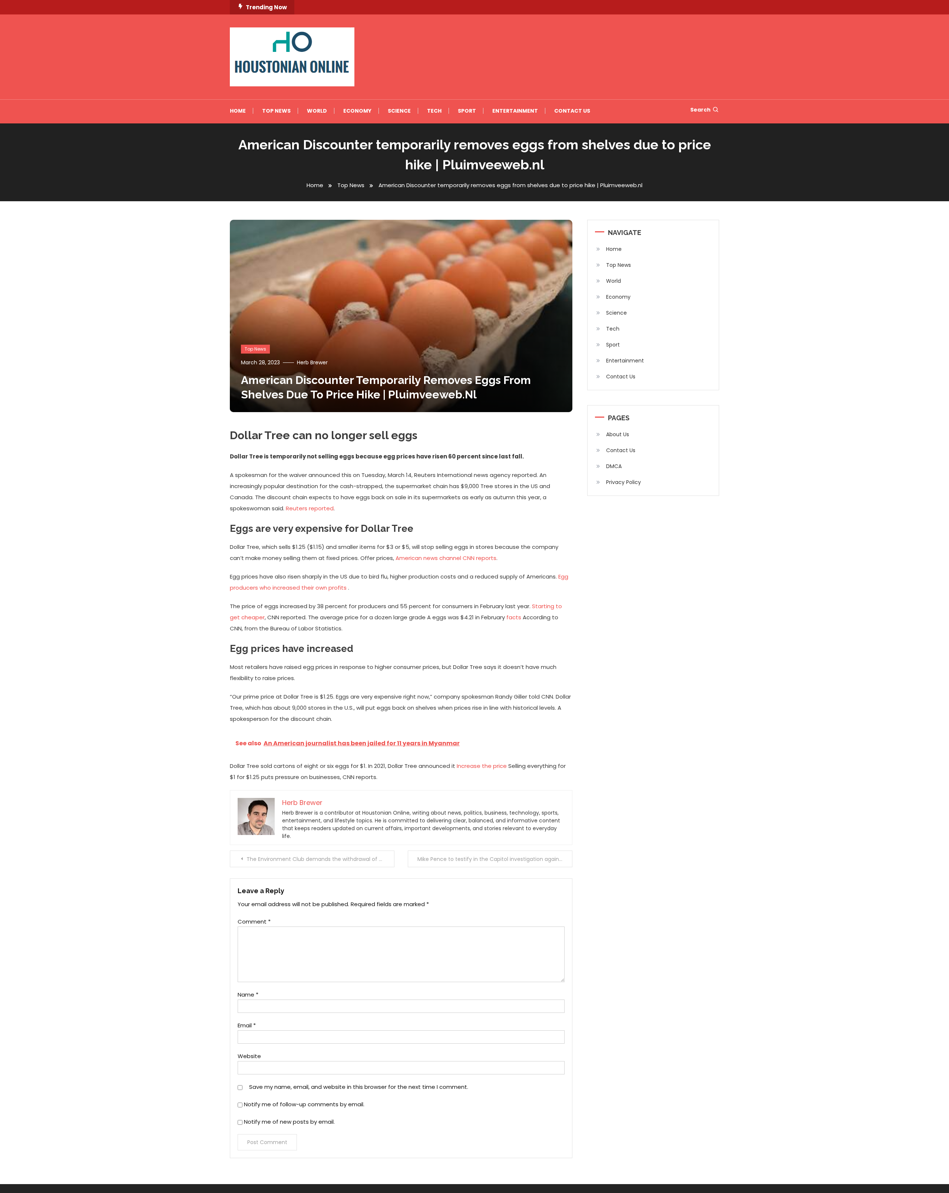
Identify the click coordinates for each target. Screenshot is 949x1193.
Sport (467, 111)
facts (513, 617)
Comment (254, 921)
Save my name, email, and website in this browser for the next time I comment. (358, 1087)
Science (399, 111)
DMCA (614, 466)
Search (700, 109)
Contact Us (572, 111)
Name (248, 994)
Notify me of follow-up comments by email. (304, 1104)
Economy (357, 111)
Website (249, 1056)
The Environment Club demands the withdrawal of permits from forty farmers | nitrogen (320, 859)
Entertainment (515, 111)
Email (247, 1025)
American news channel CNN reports (446, 558)
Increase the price (482, 766)
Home (238, 111)
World (317, 111)
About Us (617, 434)
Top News (276, 111)
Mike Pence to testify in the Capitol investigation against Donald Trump (494, 859)
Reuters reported (310, 508)
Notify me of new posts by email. (289, 1122)
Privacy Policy (623, 482)
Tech (434, 111)
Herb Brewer (312, 362)
